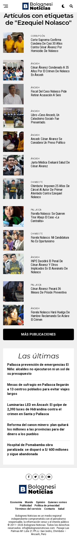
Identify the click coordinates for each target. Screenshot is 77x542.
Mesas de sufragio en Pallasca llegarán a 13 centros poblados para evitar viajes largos (38, 389)
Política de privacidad (46, 505)
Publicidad (26, 505)
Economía (16, 502)
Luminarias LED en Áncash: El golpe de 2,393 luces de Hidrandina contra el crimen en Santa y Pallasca (37, 409)
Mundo (29, 502)
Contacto (49, 508)
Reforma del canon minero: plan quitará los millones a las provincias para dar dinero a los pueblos (37, 429)
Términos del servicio (28, 508)
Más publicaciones (38, 334)
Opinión (40, 502)
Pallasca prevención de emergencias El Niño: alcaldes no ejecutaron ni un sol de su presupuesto (38, 369)
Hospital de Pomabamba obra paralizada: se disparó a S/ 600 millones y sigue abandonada (37, 449)
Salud (61, 508)
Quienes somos (57, 502)
